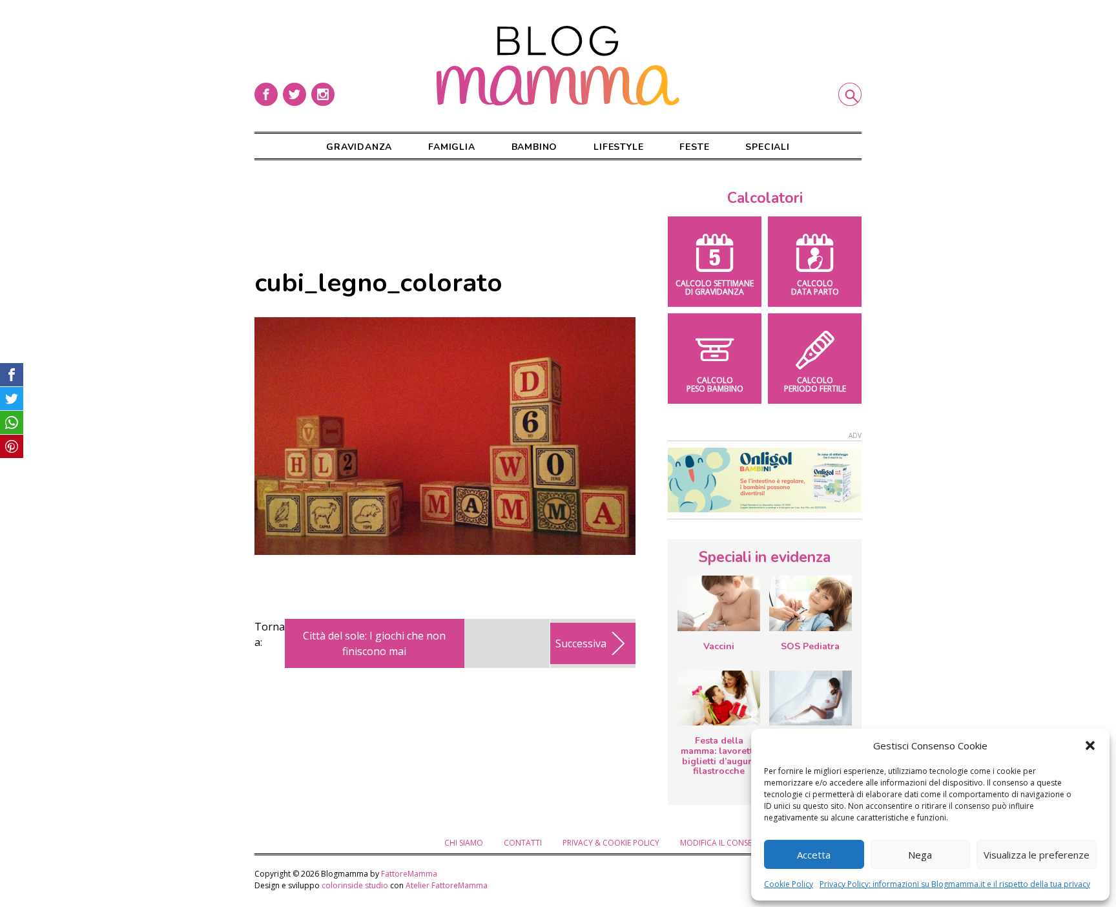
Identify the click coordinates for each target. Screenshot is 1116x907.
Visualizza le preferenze (1037, 854)
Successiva (580, 643)
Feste (694, 147)
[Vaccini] (718, 603)
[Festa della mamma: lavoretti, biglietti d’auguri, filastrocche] (718, 698)
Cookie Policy (788, 884)
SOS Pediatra (810, 646)
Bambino (535, 147)
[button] (1090, 745)
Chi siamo (463, 842)
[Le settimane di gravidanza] (810, 698)
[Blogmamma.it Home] (558, 66)
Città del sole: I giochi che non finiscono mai (374, 643)
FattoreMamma (409, 873)
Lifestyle (618, 147)
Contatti (523, 842)
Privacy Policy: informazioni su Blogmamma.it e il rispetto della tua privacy (955, 884)
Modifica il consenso (724, 842)
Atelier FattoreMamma (447, 885)
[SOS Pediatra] (810, 603)
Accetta (814, 854)
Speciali (767, 147)
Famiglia (451, 147)
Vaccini (718, 646)
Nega (920, 854)
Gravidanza (359, 147)
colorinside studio (355, 885)
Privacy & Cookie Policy (611, 842)
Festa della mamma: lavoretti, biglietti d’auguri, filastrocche (719, 756)
